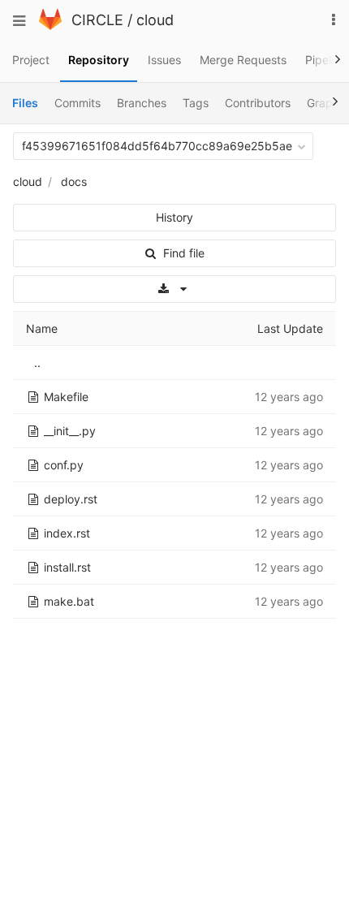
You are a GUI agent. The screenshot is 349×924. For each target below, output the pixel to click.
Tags (196, 103)
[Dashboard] (50, 25)
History (174, 217)
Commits (77, 103)
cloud (155, 19)
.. (37, 362)
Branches (141, 103)
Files (25, 103)
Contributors (258, 103)
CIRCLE (97, 19)
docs (74, 181)
